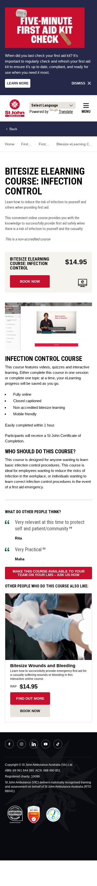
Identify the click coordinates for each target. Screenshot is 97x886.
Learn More (18, 83)
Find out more (30, 698)
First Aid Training (26, 144)
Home (9, 144)
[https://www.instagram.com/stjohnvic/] (21, 745)
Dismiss (78, 83)
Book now (30, 711)
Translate (66, 111)
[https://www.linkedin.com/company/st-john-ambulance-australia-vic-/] (33, 745)
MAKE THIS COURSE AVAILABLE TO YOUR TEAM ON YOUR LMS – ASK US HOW (49, 573)
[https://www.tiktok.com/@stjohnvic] (57, 744)
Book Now (30, 281)
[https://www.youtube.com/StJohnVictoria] (45, 745)
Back (12, 129)
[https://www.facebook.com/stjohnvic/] (9, 745)
